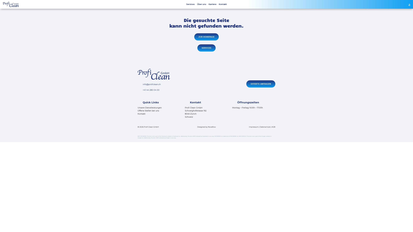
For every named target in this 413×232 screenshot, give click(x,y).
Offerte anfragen (261, 84)
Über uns (201, 4)
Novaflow (212, 127)
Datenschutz (265, 127)
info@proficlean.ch (152, 84)
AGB (273, 127)
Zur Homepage (206, 37)
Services (190, 4)
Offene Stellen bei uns (148, 111)
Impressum (253, 127)
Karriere (212, 4)
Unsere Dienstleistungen (150, 108)
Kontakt (223, 4)
